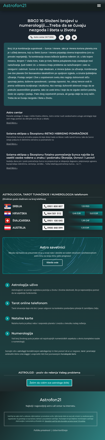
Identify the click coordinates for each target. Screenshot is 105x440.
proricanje (91, 351)
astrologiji (22, 351)
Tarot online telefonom (29, 303)
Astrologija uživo (25, 285)
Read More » (11, 122)
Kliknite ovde (52, 262)
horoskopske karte (68, 354)
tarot (83, 351)
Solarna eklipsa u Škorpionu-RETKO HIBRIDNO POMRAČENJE (47, 133)
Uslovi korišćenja (59, 430)
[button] (99, 5)
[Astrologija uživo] (7, 285)
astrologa (44, 351)
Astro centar (14, 112)
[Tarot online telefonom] (7, 303)
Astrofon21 (15, 5)
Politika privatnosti (42, 430)
